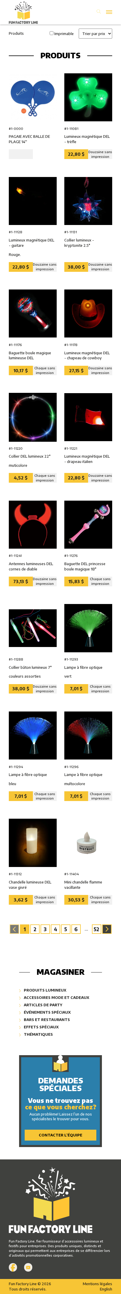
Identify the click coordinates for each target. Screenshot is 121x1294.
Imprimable (64, 33)
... (86, 929)
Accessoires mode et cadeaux (56, 997)
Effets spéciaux (41, 1027)
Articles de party (42, 1004)
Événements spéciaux (47, 1012)
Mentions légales (97, 1283)
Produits (16, 33)
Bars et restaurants (46, 1019)
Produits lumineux (44, 990)
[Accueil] (34, 12)
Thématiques (38, 1034)
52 (96, 929)
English (106, 1289)
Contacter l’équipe (60, 1135)
